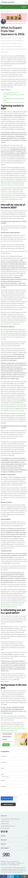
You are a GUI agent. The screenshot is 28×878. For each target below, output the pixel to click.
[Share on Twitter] (10, 876)
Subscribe (24, 6)
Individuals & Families (16, 37)
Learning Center (16, 43)
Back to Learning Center (7, 11)
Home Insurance (17, 46)
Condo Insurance (18, 40)
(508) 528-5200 (5, 821)
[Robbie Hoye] (3, 21)
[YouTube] (4, 832)
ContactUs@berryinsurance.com (8, 826)
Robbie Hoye (11, 23)
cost (12, 514)
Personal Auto (5, 37)
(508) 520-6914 (5, 823)
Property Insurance (6, 46)
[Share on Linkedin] (17, 876)
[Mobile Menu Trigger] (26, 2)
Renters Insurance (20, 49)
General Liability (5, 43)
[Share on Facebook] (3, 876)
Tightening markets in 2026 (10, 92)
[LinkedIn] (2, 832)
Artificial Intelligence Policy (14, 864)
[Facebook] (7, 832)
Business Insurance (6, 40)
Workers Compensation (8, 49)
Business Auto (5, 51)
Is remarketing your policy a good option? (13, 102)
